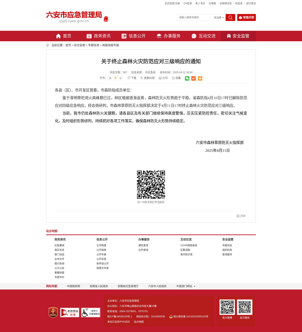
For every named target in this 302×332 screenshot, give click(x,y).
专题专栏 (59, 277)
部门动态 (59, 254)
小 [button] (120, 78)
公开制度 (101, 245)
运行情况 (251, 3)
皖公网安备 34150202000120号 (190, 316)
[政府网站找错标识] (69, 312)
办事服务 (172, 36)
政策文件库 (102, 268)
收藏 (178, 77)
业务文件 (59, 259)
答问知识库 (186, 254)
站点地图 (139, 321)
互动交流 (207, 36)
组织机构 (227, 249)
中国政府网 (73, 286)
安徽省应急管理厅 (128, 286)
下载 (133, 77)
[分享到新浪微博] (193, 78)
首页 (67, 36)
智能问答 (248, 17)
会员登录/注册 (172, 3)
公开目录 (101, 259)
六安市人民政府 (157, 286)
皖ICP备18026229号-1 (119, 316)
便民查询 (143, 245)
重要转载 (59, 272)
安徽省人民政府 (99, 286)
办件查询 (143, 249)
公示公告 (59, 268)
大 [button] (110, 78)
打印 (165, 77)
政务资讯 (102, 36)
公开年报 (101, 254)
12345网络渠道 (188, 245)
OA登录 (188, 3)
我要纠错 (149, 77)
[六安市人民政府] (105, 19)
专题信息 (93, 45)
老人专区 (200, 3)
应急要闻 (59, 245)
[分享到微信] (187, 78)
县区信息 (59, 249)
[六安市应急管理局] (74, 16)
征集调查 (185, 249)
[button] (212, 3)
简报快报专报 (110, 45)
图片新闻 (59, 263)
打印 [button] (242, 216)
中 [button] (115, 78)
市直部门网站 (184, 286)
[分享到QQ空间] (200, 78)
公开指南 (101, 249)
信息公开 (137, 36)
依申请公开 (102, 263)
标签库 (239, 3)
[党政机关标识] (53, 312)
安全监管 (241, 36)
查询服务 (227, 254)
